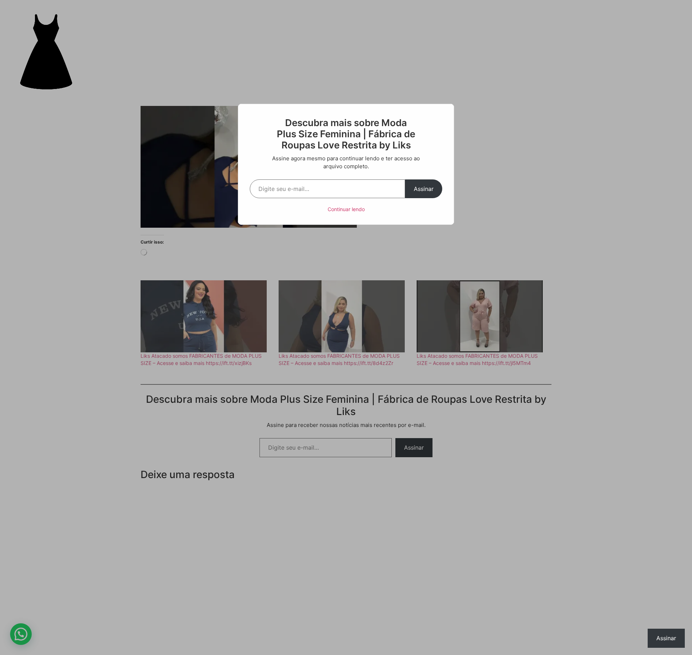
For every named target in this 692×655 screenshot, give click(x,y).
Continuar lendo (346, 209)
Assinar (424, 188)
